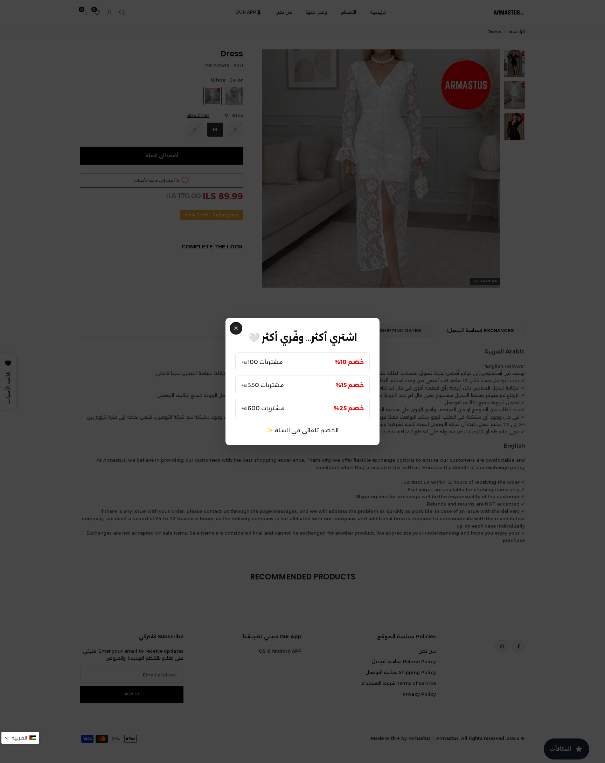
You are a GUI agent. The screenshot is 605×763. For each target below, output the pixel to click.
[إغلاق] (236, 328)
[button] (20, 738)
